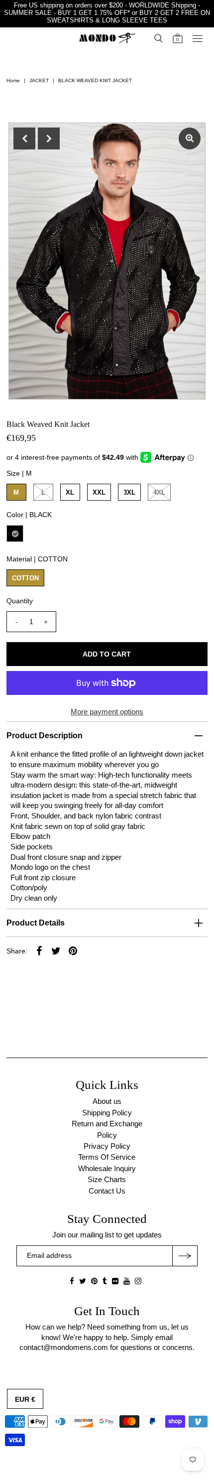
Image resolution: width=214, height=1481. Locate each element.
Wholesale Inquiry (107, 1168)
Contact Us (107, 1191)
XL (70, 492)
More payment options (107, 711)
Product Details (35, 923)
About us (107, 1101)
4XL (159, 492)
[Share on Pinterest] (73, 950)
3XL (129, 492)
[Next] (49, 138)
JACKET (39, 80)
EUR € (25, 1399)
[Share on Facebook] (39, 950)
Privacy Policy (107, 1146)
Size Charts (107, 1179)
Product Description (44, 735)
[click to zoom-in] (190, 138)
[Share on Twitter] (56, 950)
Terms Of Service (106, 1157)
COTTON (25, 578)
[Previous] (24, 138)
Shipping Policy (107, 1112)
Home (13, 80)
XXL (99, 492)
